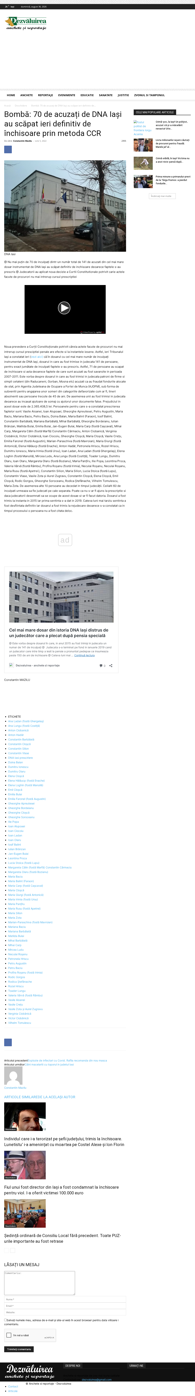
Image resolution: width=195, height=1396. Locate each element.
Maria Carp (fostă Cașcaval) (25, 885)
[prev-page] (6, 1250)
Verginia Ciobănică (19, 1013)
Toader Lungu (17, 990)
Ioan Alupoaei (16, 826)
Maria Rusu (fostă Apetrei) (24, 908)
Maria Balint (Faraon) (21, 881)
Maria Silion (15, 913)
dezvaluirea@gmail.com (97, 1379)
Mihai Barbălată (17, 940)
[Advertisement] (97, 62)
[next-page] (12, 1250)
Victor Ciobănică (18, 1018)
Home (11, 95)
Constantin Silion (18, 748)
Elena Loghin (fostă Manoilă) (25, 785)
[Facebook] (188, 6)
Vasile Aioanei (16, 999)
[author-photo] (13, 1083)
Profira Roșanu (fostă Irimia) (25, 972)
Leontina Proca (17, 858)
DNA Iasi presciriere (20, 757)
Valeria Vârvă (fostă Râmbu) (25, 995)
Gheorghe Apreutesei (21, 803)
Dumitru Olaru (16, 771)
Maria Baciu (15, 876)
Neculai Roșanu (17, 954)
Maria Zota (15, 917)
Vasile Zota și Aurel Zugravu (25, 1009)
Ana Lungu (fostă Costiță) (24, 725)
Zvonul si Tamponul (149, 95)
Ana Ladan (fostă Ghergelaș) (26, 721)
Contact (13, 1386)
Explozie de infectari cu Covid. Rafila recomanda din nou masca (67, 1060)
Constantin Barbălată (21, 739)
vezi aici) (37, 357)
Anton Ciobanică (18, 730)
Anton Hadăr (16, 734)
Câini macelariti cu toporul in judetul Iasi (49, 1064)
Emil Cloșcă (15, 789)
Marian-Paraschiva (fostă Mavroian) (30, 922)
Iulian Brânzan (17, 849)
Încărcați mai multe (161, 196)
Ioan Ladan (15, 835)
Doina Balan (15, 762)
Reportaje (45, 95)
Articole (13, 1391)
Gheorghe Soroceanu (21, 817)
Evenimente (66, 95)
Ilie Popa (13, 821)
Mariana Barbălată (19, 931)
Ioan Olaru (14, 840)
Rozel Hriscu (16, 986)
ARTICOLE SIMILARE (21, 1097)
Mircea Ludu (16, 949)
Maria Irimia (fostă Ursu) (23, 899)
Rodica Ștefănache (20, 981)
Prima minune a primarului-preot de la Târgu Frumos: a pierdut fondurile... (173, 180)
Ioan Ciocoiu (15, 830)
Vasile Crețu (15, 1004)
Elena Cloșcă (16, 776)
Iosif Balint (14, 844)
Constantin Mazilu (22, 140)
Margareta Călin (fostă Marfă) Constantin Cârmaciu (40, 867)
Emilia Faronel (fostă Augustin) (27, 798)
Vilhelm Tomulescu (19, 1022)
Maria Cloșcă (16, 890)
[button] (186, 95)
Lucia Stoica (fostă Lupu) (23, 862)
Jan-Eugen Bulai (18, 853)
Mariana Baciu (17, 926)
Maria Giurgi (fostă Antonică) (26, 894)
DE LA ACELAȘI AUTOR (56, 1097)
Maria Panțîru (16, 904)
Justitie (123, 95)
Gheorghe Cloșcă (19, 812)
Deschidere (21, 105)
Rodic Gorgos (16, 977)
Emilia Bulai (15, 794)
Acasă (7, 105)
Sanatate (106, 95)
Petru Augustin (17, 963)
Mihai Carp (15, 945)
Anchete (26, 95)
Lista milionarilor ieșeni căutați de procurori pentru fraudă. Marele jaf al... (172, 143)
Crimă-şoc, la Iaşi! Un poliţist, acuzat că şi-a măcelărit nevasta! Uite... (172, 125)
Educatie (87, 95)
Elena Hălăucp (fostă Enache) (26, 780)
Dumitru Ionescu (18, 766)
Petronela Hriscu (18, 958)
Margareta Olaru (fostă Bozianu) (28, 872)
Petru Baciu (15, 968)
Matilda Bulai (16, 936)
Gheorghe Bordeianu (21, 808)
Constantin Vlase (18, 753)
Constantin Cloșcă (19, 744)
